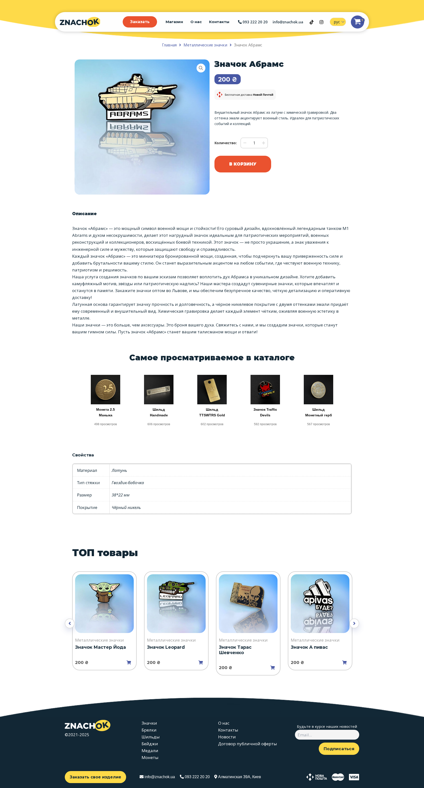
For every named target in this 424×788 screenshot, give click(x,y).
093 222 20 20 (255, 21)
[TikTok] (311, 22)
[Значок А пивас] (320, 603)
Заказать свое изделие (95, 777)
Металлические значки (205, 45)
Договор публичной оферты (247, 743)
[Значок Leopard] (176, 603)
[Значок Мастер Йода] (104, 603)
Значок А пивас (309, 647)
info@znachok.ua (288, 21)
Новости (227, 737)
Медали (150, 750)
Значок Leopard (166, 647)
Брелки (149, 730)
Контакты (219, 21)
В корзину (242, 164)
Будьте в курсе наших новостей (327, 726)
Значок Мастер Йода (100, 647)
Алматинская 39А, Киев (239, 777)
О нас (196, 21)
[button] (201, 68)
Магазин (174, 21)
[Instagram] (321, 22)
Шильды (151, 737)
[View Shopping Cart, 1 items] (357, 21)
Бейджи (150, 743)
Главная (169, 45)
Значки (149, 723)
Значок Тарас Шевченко (235, 650)
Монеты (150, 757)
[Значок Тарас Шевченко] (248, 603)
